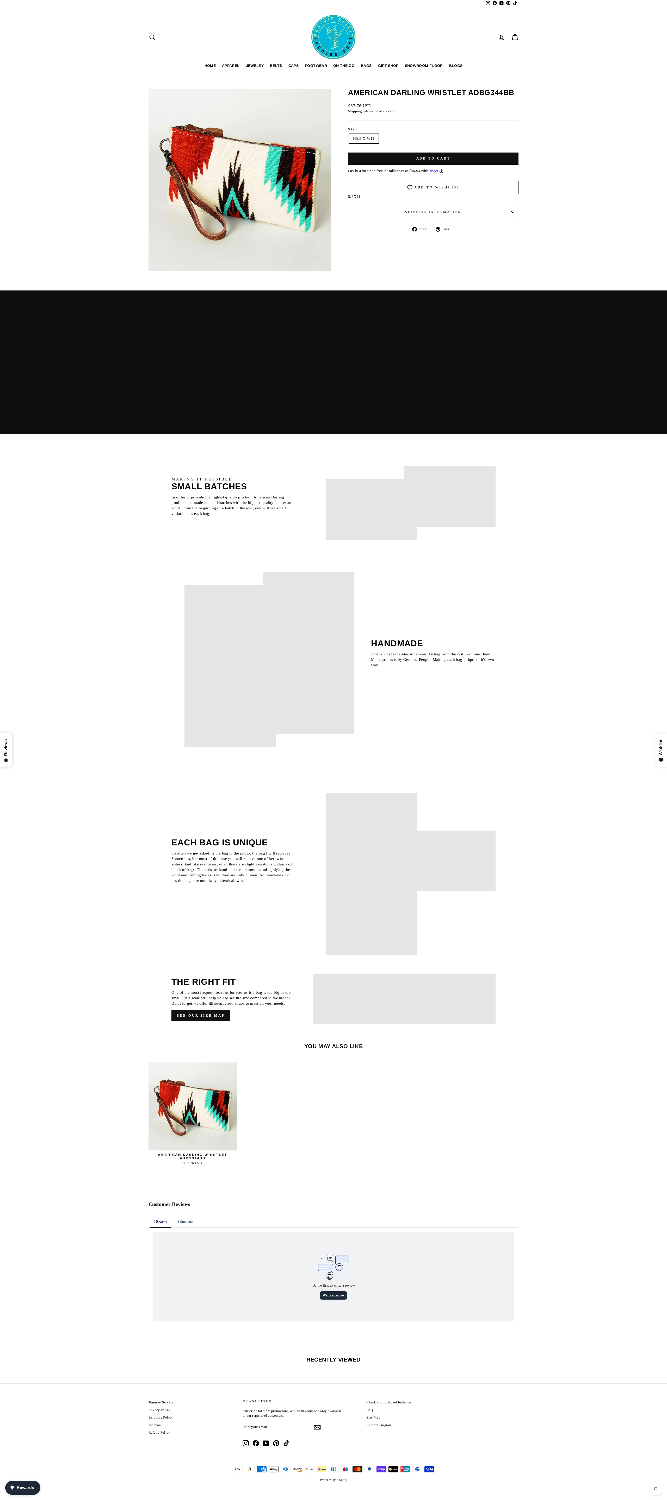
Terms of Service (161, 1402)
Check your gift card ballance (388, 1402)
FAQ (369, 1410)
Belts (276, 66)
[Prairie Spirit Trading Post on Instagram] (246, 1443)
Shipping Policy (161, 1417)
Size (353, 129)
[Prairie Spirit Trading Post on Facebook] (256, 1443)
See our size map (201, 1015)
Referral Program (379, 1425)
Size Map (373, 1417)
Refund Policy (159, 1432)
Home (210, 66)
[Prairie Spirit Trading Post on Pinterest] (276, 1443)
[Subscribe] (317, 1427)
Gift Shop (388, 66)
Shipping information (433, 212)
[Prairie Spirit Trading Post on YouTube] (266, 1443)
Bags (366, 66)
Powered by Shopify (333, 1480)
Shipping (355, 111)
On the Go (344, 66)
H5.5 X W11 (364, 138)
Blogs (456, 66)
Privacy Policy (159, 1410)
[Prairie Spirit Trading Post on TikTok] (286, 1443)
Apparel (230, 66)
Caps (293, 66)
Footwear (316, 66)
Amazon (155, 1425)
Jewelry (255, 66)
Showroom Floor (424, 66)
